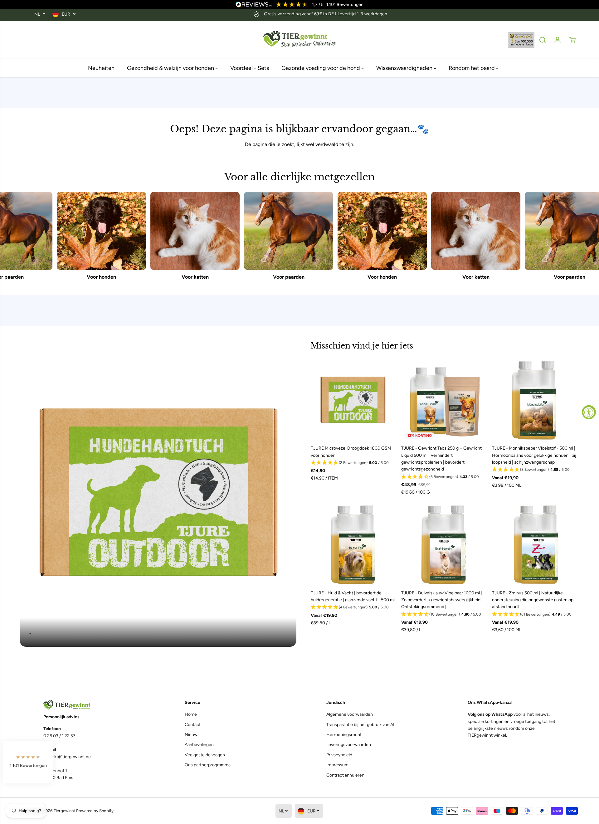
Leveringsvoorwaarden (348, 744)
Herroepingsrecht (344, 734)
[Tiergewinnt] (299, 40)
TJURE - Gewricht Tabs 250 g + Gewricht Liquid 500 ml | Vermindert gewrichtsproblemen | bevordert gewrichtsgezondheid (441, 459)
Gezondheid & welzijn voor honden (171, 68)
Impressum (337, 765)
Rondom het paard (472, 68)
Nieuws (192, 734)
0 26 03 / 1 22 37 (59, 736)
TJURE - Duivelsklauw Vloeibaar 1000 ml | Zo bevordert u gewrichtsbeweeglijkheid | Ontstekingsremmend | (442, 600)
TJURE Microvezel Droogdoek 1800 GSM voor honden (351, 452)
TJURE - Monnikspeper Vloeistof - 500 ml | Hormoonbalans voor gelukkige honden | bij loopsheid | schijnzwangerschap (534, 455)
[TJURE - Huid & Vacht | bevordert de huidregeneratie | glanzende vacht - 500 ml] (353, 544)
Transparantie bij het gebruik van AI (360, 724)
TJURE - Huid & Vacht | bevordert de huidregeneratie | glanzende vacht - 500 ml (353, 596)
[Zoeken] (542, 40)
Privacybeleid (339, 755)
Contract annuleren (345, 775)
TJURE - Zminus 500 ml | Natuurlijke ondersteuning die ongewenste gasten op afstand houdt (532, 600)
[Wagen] (572, 40)
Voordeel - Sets (249, 68)
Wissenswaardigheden (405, 68)
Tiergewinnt (64, 810)
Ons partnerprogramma (208, 765)
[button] (353, 463)
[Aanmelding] (557, 40)
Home (191, 714)
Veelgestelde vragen (205, 755)
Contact (193, 724)
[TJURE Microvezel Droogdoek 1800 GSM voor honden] (353, 400)
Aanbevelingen (199, 744)
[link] (87, 705)
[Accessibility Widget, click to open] (589, 412)
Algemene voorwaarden (349, 714)
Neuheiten (101, 68)
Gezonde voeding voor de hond (321, 68)
